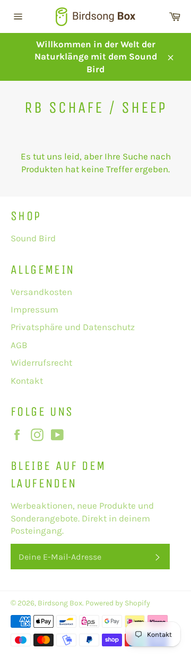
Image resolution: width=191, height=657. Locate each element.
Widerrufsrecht (41, 362)
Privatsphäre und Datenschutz (73, 327)
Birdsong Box (60, 603)
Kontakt (27, 380)
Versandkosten (41, 292)
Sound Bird (33, 238)
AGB (19, 345)
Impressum (34, 309)
